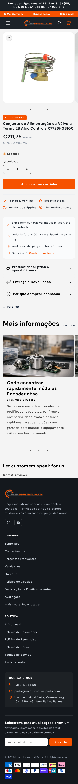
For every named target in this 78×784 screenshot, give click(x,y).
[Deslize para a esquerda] (30, 110)
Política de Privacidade (21, 632)
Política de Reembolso (20, 639)
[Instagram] (8, 522)
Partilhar (13, 306)
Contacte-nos (15, 551)
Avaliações (12, 597)
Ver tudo (69, 325)
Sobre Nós (12, 543)
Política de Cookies (18, 581)
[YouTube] (18, 522)
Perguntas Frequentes (20, 559)
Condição (9, 150)
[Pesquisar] (59, 23)
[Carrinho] (68, 23)
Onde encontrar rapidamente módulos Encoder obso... (32, 388)
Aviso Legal (13, 624)
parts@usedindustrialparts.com (37, 691)
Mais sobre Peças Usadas (23, 604)
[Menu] (8, 23)
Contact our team (41, 253)
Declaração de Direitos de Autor (28, 589)
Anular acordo (15, 662)
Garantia (11, 574)
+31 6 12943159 (25, 685)
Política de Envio (17, 647)
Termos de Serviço (18, 654)
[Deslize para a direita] (47, 110)
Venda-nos (12, 566)
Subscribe (61, 742)
